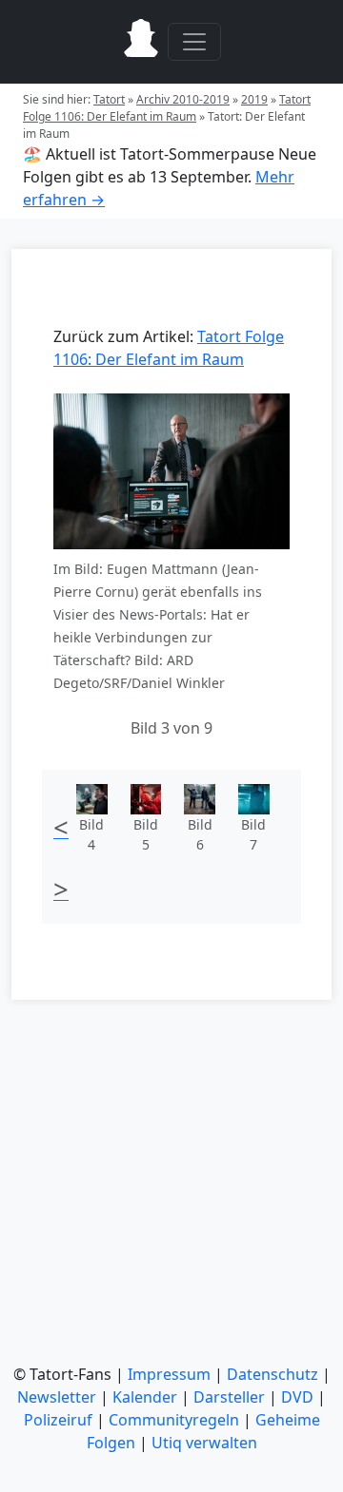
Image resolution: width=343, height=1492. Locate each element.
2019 (254, 99)
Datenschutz (272, 1374)
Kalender (144, 1397)
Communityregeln (174, 1419)
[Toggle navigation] (194, 42)
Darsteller (229, 1397)
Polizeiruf (58, 1419)
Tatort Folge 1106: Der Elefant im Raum (167, 107)
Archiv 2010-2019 (183, 99)
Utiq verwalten (204, 1442)
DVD (297, 1397)
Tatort (109, 99)
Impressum (169, 1374)
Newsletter (56, 1397)
